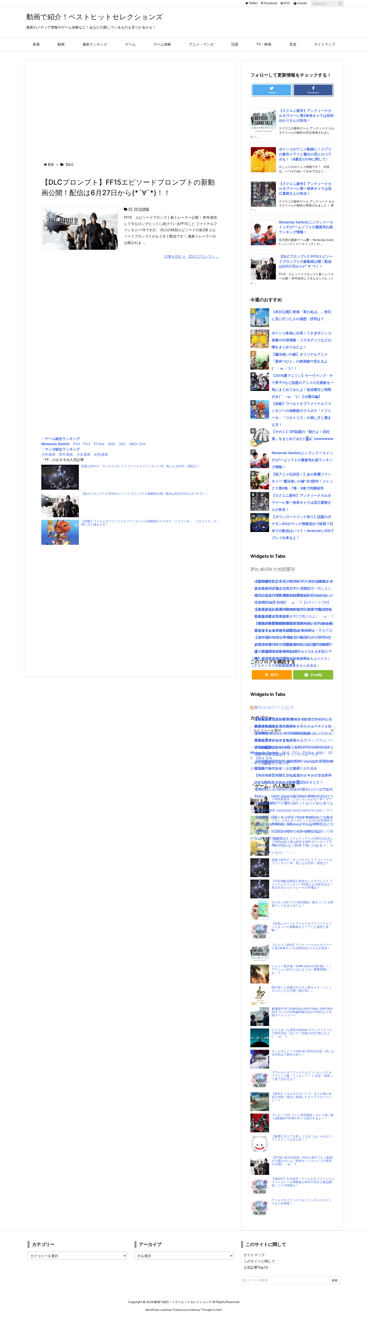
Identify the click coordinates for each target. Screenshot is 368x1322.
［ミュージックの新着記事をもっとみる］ (283, 665)
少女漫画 (83, 454)
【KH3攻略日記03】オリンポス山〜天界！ (288, 754)
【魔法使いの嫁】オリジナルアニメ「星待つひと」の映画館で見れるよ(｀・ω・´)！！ (300, 361)
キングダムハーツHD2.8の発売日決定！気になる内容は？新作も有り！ (303, 1052)
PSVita (99, 444)
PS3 (86, 444)
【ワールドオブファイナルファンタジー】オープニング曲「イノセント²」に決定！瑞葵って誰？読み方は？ (302, 1076)
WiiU (111, 444)
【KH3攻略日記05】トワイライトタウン (286, 719)
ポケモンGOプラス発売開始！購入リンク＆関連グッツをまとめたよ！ (302, 904)
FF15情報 (141, 209)
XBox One (137, 444)
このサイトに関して (259, 1261)
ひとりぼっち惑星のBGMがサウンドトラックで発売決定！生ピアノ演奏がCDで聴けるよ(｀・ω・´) (302, 1033)
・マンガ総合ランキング (60, 449)
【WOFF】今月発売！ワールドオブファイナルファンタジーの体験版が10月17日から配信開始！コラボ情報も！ (303, 1182)
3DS (122, 444)
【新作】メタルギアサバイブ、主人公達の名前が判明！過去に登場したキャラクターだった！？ (302, 1097)
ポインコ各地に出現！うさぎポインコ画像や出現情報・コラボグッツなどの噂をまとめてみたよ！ (301, 340)
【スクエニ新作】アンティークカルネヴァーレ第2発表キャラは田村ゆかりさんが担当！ (306, 115)
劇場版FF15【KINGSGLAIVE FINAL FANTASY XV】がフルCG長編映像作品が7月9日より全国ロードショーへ (302, 1012)
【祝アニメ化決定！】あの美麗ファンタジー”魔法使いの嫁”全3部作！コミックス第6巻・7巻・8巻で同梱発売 (302, 481)
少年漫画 (48, 454)
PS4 (76, 444)
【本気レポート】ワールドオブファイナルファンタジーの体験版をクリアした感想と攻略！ (302, 927)
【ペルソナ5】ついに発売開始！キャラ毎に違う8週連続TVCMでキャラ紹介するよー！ (302, 1116)
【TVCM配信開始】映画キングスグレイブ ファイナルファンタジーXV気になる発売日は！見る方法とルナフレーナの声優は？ (302, 884)
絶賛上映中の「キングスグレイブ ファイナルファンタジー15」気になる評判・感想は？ (140, 466)
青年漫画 (66, 454)
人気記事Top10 (256, 1267)
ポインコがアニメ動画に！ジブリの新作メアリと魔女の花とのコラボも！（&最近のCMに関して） (305, 154)
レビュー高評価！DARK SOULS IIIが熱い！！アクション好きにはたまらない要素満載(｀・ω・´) (302, 969)
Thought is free (211, 1309)
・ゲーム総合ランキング (60, 438)
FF (130, 209)
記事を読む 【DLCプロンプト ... (191, 256)
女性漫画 (101, 454)
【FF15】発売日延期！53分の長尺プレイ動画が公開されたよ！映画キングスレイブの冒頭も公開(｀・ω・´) (302, 1161)
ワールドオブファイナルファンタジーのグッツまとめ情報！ (302, 1201)
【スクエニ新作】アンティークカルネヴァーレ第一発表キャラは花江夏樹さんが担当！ (305, 188)
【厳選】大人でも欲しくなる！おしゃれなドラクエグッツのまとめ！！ (302, 1138)
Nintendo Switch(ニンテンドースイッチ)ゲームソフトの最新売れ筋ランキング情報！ (306, 227)
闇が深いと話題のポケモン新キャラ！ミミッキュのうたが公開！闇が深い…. (302, 989)
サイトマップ (254, 1255)
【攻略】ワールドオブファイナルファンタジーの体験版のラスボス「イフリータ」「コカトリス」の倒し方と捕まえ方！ (149, 522)
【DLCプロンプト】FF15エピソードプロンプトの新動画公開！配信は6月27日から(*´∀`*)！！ (144, 493)
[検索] (340, 4)
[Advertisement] (130, 107)
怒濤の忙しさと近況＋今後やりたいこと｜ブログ (292, 789)
